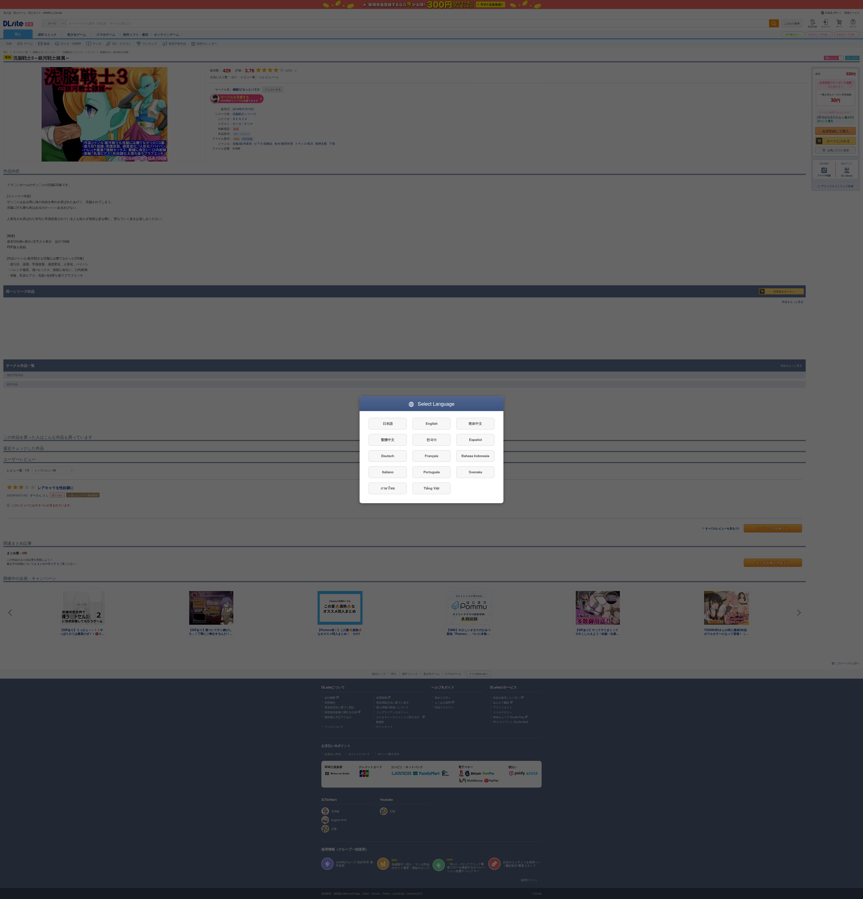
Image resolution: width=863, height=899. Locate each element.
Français (431, 455)
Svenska (475, 471)
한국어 (432, 439)
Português (431, 471)
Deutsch (387, 455)
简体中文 (475, 423)
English (432, 423)
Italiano (388, 471)
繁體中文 (387, 439)
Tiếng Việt (431, 488)
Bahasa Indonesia (475, 455)
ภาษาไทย (388, 488)
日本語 (388, 423)
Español (475, 439)
